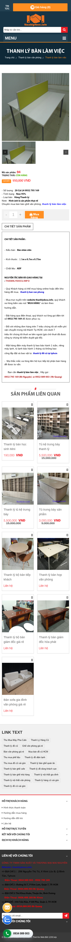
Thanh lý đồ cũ (11, 746)
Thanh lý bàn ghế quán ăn (42, 763)
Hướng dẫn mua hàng (15, 813)
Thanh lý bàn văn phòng (29, 57)
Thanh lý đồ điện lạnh (35, 757)
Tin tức (7, 7)
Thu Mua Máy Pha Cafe (15, 740)
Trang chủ (9, 57)
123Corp (53, 937)
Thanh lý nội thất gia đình (46, 774)
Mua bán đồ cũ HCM (38, 751)
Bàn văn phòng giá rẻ (14, 751)
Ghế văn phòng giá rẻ (32, 746)
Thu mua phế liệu (12, 757)
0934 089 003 (21, 933)
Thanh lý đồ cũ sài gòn (14, 786)
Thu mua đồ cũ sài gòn (15, 763)
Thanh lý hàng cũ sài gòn (47, 780)
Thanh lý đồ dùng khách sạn (42, 769)
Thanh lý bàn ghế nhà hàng (17, 774)
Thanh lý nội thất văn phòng (17, 780)
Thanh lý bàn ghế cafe (14, 769)
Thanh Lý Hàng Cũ (40, 740)
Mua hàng (35, 215)
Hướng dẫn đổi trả (13, 818)
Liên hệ (7, 823)
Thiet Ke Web (39, 937)
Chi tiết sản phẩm (17, 226)
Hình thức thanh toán (14, 807)
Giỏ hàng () (42, 7)
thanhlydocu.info (22, 867)
